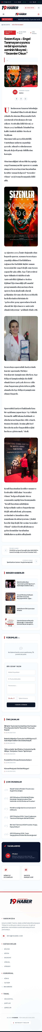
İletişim (7, 983)
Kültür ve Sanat (17, 24)
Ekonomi (7, 957)
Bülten (7, 949)
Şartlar (7, 1003)
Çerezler (7, 1007)
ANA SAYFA (6, 24)
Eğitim (6, 953)
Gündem (7, 966)
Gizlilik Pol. (8, 999)
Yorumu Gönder (21, 704)
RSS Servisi (8, 986)
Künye (6, 978)
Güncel (7, 962)
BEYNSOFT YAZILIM (22, 1022)
